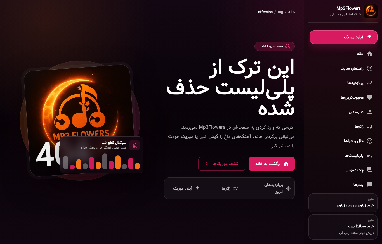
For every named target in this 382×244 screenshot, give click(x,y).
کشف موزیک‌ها (225, 164)
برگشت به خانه (268, 164)
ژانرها (226, 188)
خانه (291, 12)
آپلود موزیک (182, 188)
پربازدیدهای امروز (273, 188)
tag (280, 12)
